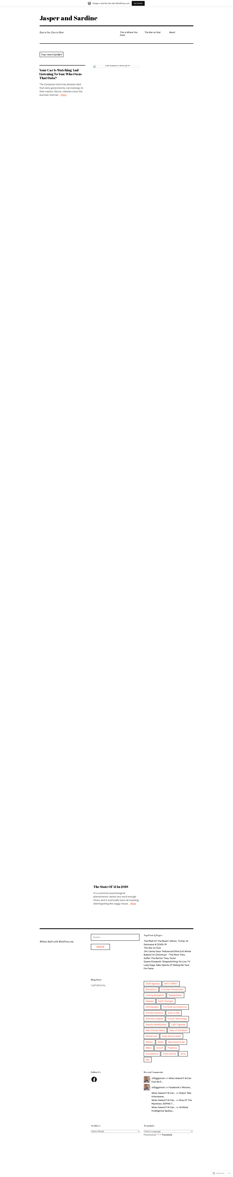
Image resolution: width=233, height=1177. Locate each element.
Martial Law (151, 1036)
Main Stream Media (155, 1030)
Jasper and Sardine (68, 17)
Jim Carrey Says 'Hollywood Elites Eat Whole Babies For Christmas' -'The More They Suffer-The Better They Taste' (167, 955)
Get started (138, 3)
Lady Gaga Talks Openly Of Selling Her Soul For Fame (166, 967)
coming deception (155, 995)
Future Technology (177, 1018)
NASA (161, 1042)
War (148, 1059)
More (63, 95)
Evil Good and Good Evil (175, 1007)
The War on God (152, 32)
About (172, 32)
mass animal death (171, 1036)
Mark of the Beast (178, 1030)
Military (149, 1042)
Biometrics (151, 989)
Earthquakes (152, 1007)
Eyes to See (174, 1013)
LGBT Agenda (178, 1024)
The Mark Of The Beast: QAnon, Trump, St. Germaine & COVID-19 (166, 943)
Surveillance (152, 1054)
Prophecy (172, 1048)
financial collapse (154, 1018)
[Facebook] (94, 1079)
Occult (159, 1048)
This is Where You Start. (129, 33)
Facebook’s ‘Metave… (180, 1087)
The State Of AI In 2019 (110, 887)
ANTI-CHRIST (171, 983)
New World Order (176, 1042)
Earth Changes (165, 1001)
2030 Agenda (153, 983)
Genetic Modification (156, 1024)
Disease (150, 1001)
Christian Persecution (172, 989)
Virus (183, 1054)
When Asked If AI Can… (164, 1093)
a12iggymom (158, 1078)
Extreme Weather (154, 1013)
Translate (167, 1134)
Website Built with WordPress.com (56, 941)
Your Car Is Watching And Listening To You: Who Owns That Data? (60, 74)
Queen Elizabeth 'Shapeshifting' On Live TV (167, 961)
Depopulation (175, 995)
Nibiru (149, 1048)
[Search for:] (115, 937)
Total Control (169, 1054)
